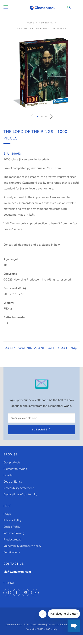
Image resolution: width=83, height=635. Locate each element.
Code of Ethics (12, 482)
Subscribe (39, 429)
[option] (41, 73)
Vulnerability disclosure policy (22, 546)
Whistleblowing (13, 533)
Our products (11, 462)
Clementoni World (15, 469)
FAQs (7, 514)
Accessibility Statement (18, 488)
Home (30, 22)
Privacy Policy (12, 520)
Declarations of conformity (20, 494)
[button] (37, 116)
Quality (8, 475)
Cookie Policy (11, 527)
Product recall (12, 539)
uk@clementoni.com (17, 572)
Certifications (11, 552)
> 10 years (46, 22)
